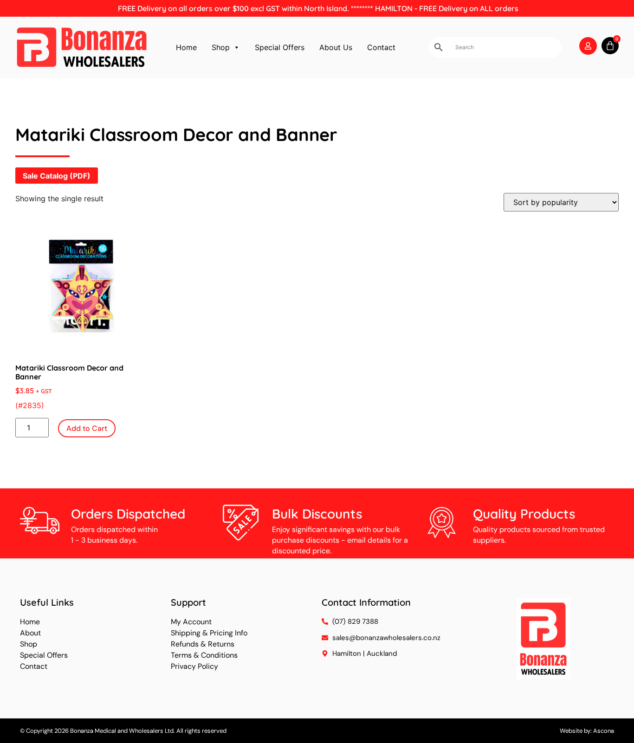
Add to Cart (86, 428)
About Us (335, 47)
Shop (221, 47)
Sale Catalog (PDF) (57, 175)
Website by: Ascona (587, 731)
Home (186, 47)
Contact (381, 47)
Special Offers (279, 47)
